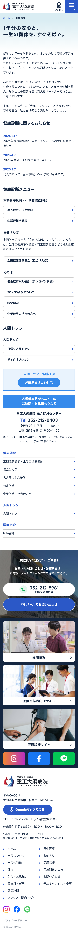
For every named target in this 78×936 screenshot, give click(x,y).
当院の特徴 (15, 862)
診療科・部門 (16, 883)
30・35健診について (21, 292)
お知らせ (49, 855)
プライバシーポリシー (15, 920)
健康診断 (13, 890)
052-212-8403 (39, 420)
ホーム (6, 18)
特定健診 (13, 303)
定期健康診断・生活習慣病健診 (23, 461)
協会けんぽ (10, 469)
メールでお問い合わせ (41, 604)
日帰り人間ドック (18, 349)
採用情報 (49, 862)
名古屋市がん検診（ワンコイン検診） (31, 281)
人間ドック (10, 513)
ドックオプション (18, 359)
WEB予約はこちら (37, 382)
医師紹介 (9, 533)
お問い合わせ (51, 876)
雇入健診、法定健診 (20, 210)
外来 (10, 869)
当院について (16, 855)
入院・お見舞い (18, 876)
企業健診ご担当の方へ (21, 314)
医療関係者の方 (53, 869)
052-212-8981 (21, 819)
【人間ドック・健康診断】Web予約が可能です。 (34, 174)
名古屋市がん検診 (14, 477)
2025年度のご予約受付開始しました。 (28, 160)
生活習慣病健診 (17, 221)
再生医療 (49, 848)
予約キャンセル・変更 (57, 883)
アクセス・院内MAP (21, 897)
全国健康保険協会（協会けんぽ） (28, 260)
